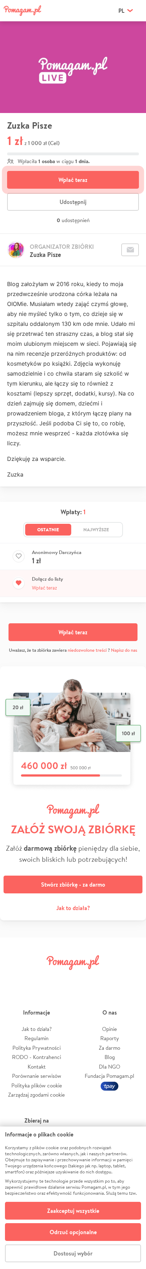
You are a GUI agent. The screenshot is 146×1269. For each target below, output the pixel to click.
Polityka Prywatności (36, 1047)
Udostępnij (73, 202)
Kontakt (37, 1066)
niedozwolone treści (87, 650)
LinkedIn (85, 978)
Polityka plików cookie (36, 1085)
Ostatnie (48, 529)
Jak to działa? (73, 908)
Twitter (37, 978)
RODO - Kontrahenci (36, 1057)
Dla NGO (109, 1066)
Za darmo (109, 1047)
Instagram (61, 978)
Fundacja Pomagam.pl (109, 1075)
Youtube (132, 978)
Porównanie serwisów (36, 1075)
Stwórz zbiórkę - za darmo (73, 884)
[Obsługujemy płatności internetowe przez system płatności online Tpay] (109, 1085)
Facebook (13, 978)
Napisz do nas (124, 650)
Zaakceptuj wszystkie (73, 1211)
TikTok (109, 978)
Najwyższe (96, 529)
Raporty (109, 1038)
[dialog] (73, 1197)
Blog (110, 1057)
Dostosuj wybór (73, 1253)
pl (121, 11)
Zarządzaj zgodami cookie (36, 1094)
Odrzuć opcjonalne (73, 1232)
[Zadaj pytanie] (130, 249)
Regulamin (36, 1038)
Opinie (109, 1029)
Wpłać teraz (73, 180)
